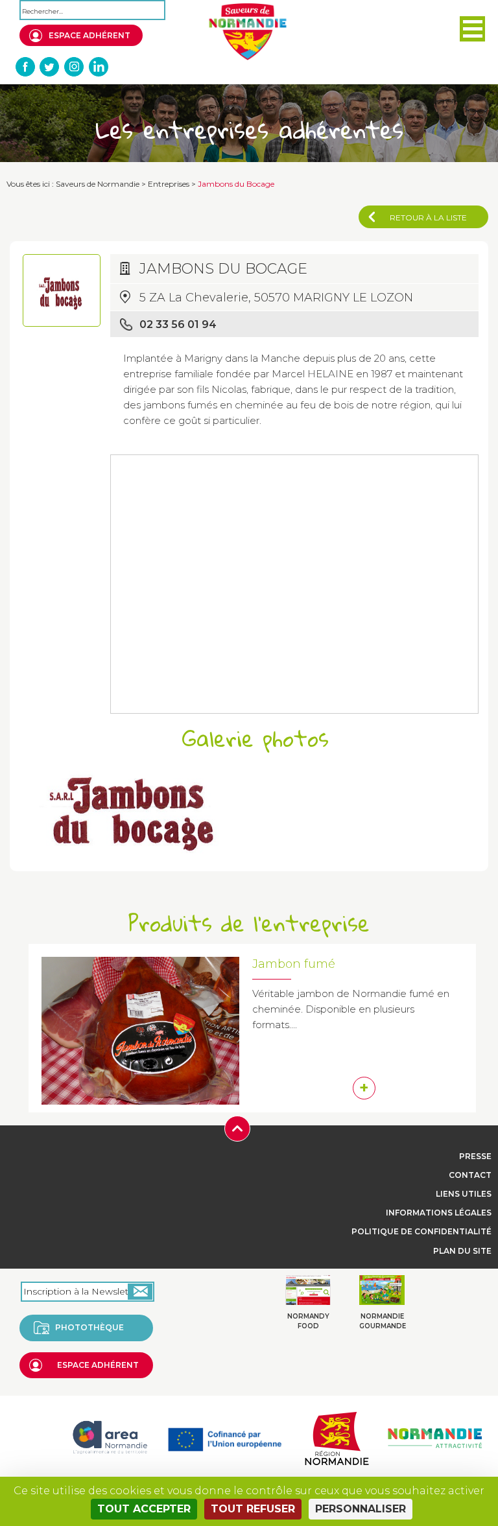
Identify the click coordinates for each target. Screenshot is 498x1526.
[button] (472, 28)
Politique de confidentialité (421, 1231)
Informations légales (439, 1212)
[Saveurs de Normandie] (248, 31)
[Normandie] (336, 1437)
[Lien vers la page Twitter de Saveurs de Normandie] (50, 66)
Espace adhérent (89, 35)
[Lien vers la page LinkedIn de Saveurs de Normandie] (98, 66)
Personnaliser (360, 1509)
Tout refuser (253, 1509)
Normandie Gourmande (382, 1321)
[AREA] (109, 1437)
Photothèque (89, 1327)
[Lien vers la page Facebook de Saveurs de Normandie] (26, 66)
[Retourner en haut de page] (237, 1127)
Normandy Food (308, 1321)
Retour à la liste (428, 217)
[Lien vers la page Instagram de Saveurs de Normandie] (74, 66)
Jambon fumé (293, 964)
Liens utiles (464, 1194)
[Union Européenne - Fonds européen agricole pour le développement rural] (224, 1437)
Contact (470, 1175)
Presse (475, 1156)
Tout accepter (144, 1509)
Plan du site (462, 1251)
